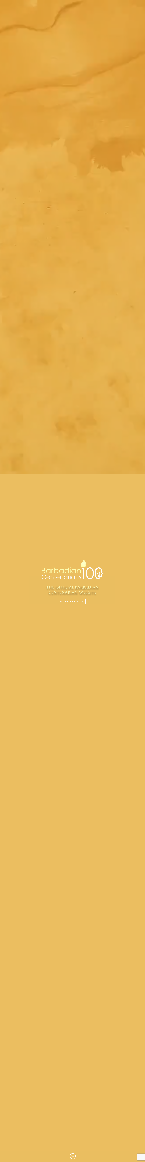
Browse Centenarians (71, 601)
